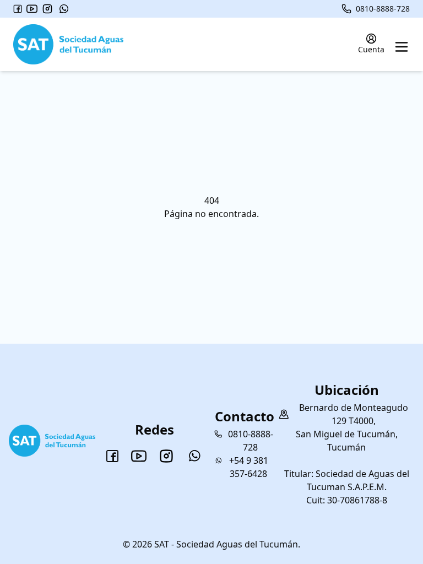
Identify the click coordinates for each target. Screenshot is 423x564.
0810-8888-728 (383, 8)
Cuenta (371, 49)
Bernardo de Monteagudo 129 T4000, (353, 414)
